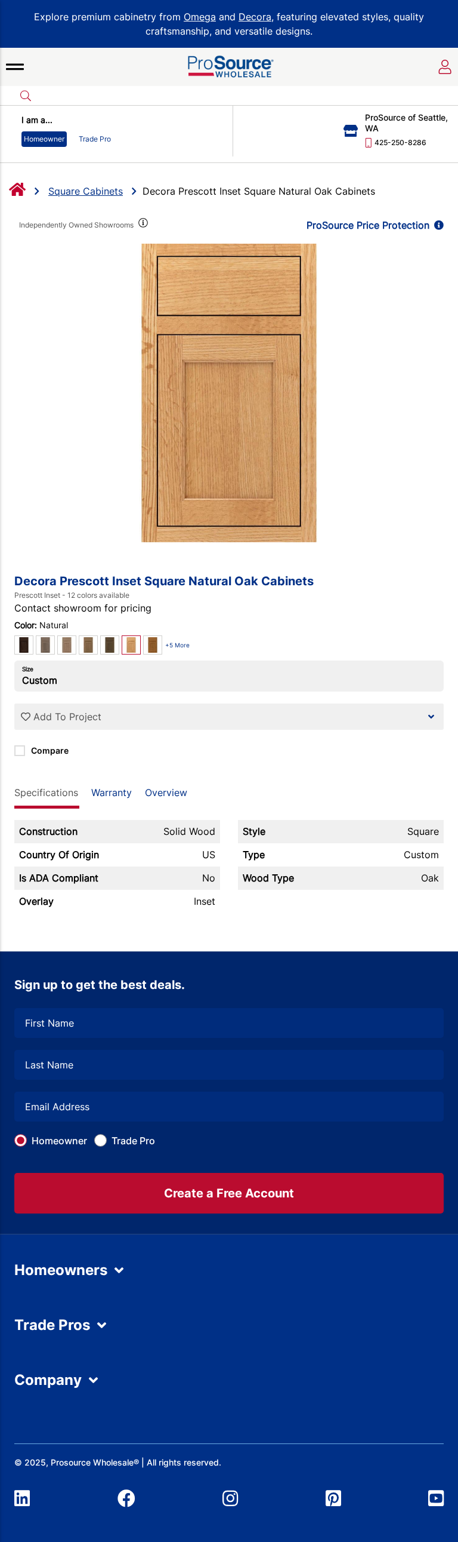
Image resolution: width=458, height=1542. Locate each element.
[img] (142, 225)
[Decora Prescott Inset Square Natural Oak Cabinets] (229, 393)
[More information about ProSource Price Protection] (436, 225)
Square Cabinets (85, 191)
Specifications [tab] (46, 792)
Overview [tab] (166, 792)
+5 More (177, 645)
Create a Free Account (229, 1193)
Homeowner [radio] (44, 138)
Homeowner (59, 1141)
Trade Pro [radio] (95, 138)
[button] (15, 66)
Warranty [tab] (111, 792)
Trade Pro (133, 1141)
